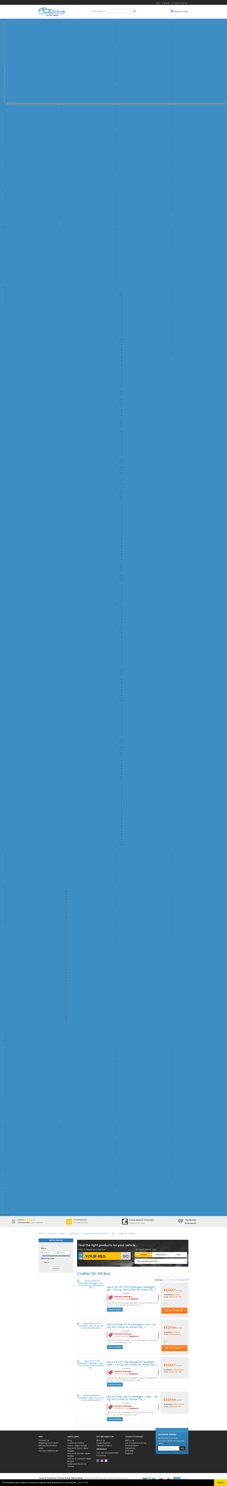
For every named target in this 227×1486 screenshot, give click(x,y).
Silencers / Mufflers (182, 1082)
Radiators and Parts (72, 1140)
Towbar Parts (13, 1080)
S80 (125, 766)
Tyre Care (11, 860)
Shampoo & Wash (126, 852)
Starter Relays (69, 1080)
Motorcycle (161, 1255)
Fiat (119, 418)
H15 (64, 43)
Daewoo (72, 920)
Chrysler (72, 910)
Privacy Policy (64, 1478)
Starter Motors (69, 1077)
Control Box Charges (128, 1067)
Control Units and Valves (74, 1127)
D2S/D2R (122, 221)
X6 (124, 360)
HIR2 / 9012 (67, 109)
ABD (64, 240)
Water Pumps (124, 1109)
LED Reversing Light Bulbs (18, 130)
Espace (126, 632)
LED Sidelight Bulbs (15, 112)
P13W (120, 143)
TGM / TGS (128, 494)
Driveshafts (12, 1132)
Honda (71, 936)
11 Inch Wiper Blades (127, 235)
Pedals (121, 1048)
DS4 (125, 410)
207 (125, 588)
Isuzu (70, 944)
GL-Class (127, 533)
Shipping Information (48, 1443)
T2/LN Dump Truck (131, 549)
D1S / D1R (66, 132)
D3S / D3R (67, 138)
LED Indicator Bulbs (16, 114)
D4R (64, 208)
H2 (64, 25)
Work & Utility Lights (182, 324)
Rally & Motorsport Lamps (186, 321)
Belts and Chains (15, 1043)
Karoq (126, 713)
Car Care (11, 849)
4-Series (127, 669)
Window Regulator (126, 1054)
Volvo (70, 1017)
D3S (64, 206)
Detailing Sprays (125, 868)
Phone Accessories (16, 920)
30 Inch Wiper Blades (128, 279)
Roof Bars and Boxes (17, 1208)
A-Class (127, 507)
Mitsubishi (72, 975)
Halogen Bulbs (13, 20)
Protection (123, 1179)
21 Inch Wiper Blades (127, 261)
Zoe (125, 661)
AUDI (120, 289)
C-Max (126, 431)
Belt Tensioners (70, 1043)
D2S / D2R (67, 135)
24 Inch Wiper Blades (128, 269)
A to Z (165, 1280)
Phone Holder (180, 939)
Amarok (127, 784)
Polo (125, 815)
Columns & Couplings (128, 1140)
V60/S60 (127, 771)
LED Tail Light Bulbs (15, 125)
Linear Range (180, 334)
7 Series (126, 347)
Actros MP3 (128, 509)
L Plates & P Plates (15, 923)
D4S (64, 211)
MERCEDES (122, 501)
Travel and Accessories (18, 1211)
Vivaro (126, 753)
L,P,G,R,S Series (129, 672)
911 (124, 609)
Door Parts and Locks (184, 1127)
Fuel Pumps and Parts (184, 1109)
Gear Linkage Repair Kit (18, 1143)
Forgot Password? (180, 3)
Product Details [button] (115, 1309)
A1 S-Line (127, 295)
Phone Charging (181, 936)
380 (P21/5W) (179, 51)
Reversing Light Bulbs (17, 48)
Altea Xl (126, 679)
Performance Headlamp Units (21, 289)
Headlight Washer (71, 1169)
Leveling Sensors (181, 1148)
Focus (126, 436)
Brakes (10, 1048)
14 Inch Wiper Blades (127, 242)
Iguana (66, 237)
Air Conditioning (70, 1124)
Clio (125, 630)
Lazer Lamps (13, 303)
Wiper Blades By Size (16, 232)
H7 (64, 33)
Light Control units (182, 1172)
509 (9, 185)
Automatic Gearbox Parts (19, 1124)
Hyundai (72, 938)
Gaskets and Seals (127, 1080)
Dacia (70, 917)
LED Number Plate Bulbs (18, 127)
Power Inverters (125, 923)
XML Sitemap (77, 1478)
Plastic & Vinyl (124, 873)
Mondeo (127, 446)
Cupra (71, 915)
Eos (125, 797)
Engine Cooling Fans (72, 1132)
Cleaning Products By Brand (20, 857)
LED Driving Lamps (182, 318)
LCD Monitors (180, 905)
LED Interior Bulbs (15, 135)
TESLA (120, 737)
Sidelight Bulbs (14, 30)
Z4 (124, 363)
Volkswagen (68, 289)
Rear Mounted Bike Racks (129, 897)
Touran (126, 829)
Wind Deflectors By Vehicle (186, 889)
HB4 (64, 48)
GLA (125, 535)
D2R (64, 198)
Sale (9, 1190)
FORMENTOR (128, 392)
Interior (10, 1072)
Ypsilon (126, 481)
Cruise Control (69, 1069)
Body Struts (123, 1043)
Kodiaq (126, 716)
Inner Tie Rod (124, 1143)
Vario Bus (127, 554)
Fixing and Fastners (127, 1169)
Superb (126, 729)
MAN (120, 488)
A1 (124, 292)
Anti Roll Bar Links (181, 1143)
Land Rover (123, 486)
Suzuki (71, 1006)
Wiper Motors (69, 1177)
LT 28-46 (127, 808)
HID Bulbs (178, 201)
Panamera (128, 617)
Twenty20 (67, 232)
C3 (124, 376)
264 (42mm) (68, 164)
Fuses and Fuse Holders (129, 1171)
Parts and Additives (183, 1080)
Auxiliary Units (13, 300)
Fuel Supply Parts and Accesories (189, 1111)
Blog (69, 1440)
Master (126, 640)
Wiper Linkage (69, 1174)
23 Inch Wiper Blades (127, 266)
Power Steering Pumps (128, 1148)
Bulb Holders (179, 1169)
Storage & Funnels (126, 1184)
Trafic (125, 648)
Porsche (122, 603)
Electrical (11, 1051)
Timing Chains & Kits (72, 1051)
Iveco (120, 457)
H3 (64, 28)
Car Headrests (14, 910)
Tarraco (127, 695)
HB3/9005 (122, 214)
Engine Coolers (70, 1129)
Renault (71, 988)
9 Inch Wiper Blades (127, 229)
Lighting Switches (181, 1177)
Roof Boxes (12, 891)
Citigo (126, 706)
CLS (125, 525)
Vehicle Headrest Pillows (185, 928)
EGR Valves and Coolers (129, 1074)
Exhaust (10, 1056)
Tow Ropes (123, 939)
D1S (64, 195)
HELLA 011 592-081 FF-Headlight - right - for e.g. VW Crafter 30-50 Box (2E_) (132, 1398)
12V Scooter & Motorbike (18, 62)
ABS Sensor (179, 1043)
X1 (124, 352)
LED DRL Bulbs (13, 117)
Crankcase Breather (127, 1069)
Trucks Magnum (130, 653)
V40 (125, 768)
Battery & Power (14, 1027)
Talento (126, 423)
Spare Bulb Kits (180, 899)
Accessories (124, 878)
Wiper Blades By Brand (17, 229)
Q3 (124, 326)
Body (9, 1046)
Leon (125, 690)
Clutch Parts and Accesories (20, 1127)
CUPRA (121, 389)
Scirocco (127, 818)
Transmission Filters (183, 1098)
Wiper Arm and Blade (183, 245)
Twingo (126, 658)
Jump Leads (124, 920)
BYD (69, 902)
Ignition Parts (124, 1132)
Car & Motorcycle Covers (19, 863)
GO (126, 1256)
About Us (100, 1440)
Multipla (127, 420)
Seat (120, 677)
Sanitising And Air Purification (20, 868)
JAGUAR (121, 465)
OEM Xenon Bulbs (15, 1205)
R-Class (127, 541)
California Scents (70, 852)
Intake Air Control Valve (129, 1082)
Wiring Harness (69, 1085)
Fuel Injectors (180, 1106)
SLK (124, 543)
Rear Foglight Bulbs (16, 38)
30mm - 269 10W (15, 90)
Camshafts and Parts (128, 1064)
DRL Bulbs (11, 35)
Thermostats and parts (73, 1143)
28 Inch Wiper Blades (128, 276)
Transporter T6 (130, 836)
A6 (124, 316)
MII (124, 692)
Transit (126, 452)
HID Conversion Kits (16, 195)
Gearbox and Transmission (20, 1064)
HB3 (64, 46)
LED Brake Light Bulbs (17, 122)
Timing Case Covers (72, 1048)
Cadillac (72, 904)
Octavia (127, 719)
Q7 (124, 329)
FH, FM (126, 763)
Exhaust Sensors (181, 1072)
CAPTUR (126, 627)
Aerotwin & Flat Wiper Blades (187, 229)
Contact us (44, 1440)
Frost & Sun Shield (182, 926)
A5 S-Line (127, 313)
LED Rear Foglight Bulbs (18, 119)
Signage (11, 1093)
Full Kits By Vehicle (71, 889)
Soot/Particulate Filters (184, 1085)
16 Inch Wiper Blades (127, 248)
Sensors (122, 1098)
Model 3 (127, 740)
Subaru (71, 1004)
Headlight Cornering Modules (187, 206)
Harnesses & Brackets (17, 308)
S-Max (126, 449)
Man (70, 962)
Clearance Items (104, 1445)
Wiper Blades (13, 227)
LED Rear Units (13, 295)
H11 (64, 41)
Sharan (126, 821)
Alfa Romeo (73, 894)
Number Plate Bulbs (16, 46)
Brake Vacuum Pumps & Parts (188, 1051)
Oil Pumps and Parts (127, 1093)
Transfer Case (13, 1150)
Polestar (72, 983)
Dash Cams (12, 899)
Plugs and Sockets (71, 1074)
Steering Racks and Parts (129, 1150)
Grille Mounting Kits (182, 331)
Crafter (126, 795)
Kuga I (126, 444)
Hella (65, 242)
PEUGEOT (122, 583)
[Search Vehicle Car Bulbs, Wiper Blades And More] (134, 11)
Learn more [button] (83, 1482)
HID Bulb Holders (181, 198)
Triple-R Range (180, 342)
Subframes (179, 1156)
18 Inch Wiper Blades (127, 253)
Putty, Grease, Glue (127, 1182)
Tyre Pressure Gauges (184, 865)
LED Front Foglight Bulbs (18, 109)
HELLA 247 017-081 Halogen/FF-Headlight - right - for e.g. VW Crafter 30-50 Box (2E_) (132, 1363)
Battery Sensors (70, 1067)
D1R (64, 193)
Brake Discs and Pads (184, 1046)
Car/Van (143, 1255)
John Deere (123, 475)
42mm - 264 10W (15, 96)
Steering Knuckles (182, 1153)
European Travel (14, 902)
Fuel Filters (178, 1093)
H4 (64, 30)
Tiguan (126, 823)
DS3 (125, 384)
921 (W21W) (178, 80)
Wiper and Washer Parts (18, 1082)
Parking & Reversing (16, 904)
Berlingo (127, 371)
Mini (120, 562)
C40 (125, 760)
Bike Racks (12, 897)
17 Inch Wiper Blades (127, 250)
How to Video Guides (77, 1445)
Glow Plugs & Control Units (130, 1127)
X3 (124, 355)
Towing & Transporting (17, 917)
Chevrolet (72, 907)
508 (125, 598)
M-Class (127, 538)
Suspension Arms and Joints (187, 1158)
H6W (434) (178, 46)
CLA (125, 520)
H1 (63, 22)
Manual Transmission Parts (19, 1145)
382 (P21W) (123, 51)
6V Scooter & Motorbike (18, 64)
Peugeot (72, 980)
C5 (124, 381)
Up (124, 839)
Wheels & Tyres (125, 863)
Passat (126, 813)
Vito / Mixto (128, 556)
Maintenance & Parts (16, 1040)
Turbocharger (124, 1106)
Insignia (127, 750)
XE (124, 467)
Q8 (124, 331)
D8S (64, 216)
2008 (125, 585)
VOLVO (121, 758)
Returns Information (48, 1445)
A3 (124, 300)
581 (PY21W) (123, 56)
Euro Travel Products (183, 897)
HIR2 (64, 51)
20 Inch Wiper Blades (128, 258)
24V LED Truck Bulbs (16, 148)
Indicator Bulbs (14, 33)
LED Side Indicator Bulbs (18, 132)
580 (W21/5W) (180, 56)
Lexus (70, 959)
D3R (64, 203)
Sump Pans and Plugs (128, 1101)
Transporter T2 (130, 831)
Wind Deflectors (14, 894)
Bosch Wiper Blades (72, 229)
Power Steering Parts (127, 1145)
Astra (125, 747)
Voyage (127, 842)
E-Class (126, 528)
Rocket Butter (180, 855)
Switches (67, 1082)
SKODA (121, 703)
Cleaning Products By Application (22, 855)
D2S (64, 201)
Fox (124, 800)
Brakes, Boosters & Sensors (186, 1054)
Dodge (71, 925)
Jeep (70, 952)
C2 (124, 373)
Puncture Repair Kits (183, 863)
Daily (125, 460)
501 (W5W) (178, 43)
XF (124, 402)
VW (119, 781)
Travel (9, 886)
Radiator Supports (126, 1051)
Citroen (71, 912)
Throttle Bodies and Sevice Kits (132, 1103)
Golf (125, 802)
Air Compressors (181, 860)
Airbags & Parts (181, 1124)
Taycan (126, 619)
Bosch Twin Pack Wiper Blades (188, 237)
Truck (178, 1255)
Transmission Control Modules (21, 1153)
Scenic (126, 645)
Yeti (125, 732)
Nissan (121, 572)
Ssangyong (73, 1001)
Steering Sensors (126, 1153)
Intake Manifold (125, 1085)
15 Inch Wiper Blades (127, 245)
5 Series (127, 344)
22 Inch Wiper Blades (127, 263)
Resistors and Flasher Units (19, 146)
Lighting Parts (13, 1095)
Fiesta (126, 433)
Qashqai (127, 577)
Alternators (68, 1064)
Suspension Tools (182, 1161)
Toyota (71, 1009)
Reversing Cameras (183, 912)
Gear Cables (13, 1140)
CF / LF (126, 399)
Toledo (126, 698)
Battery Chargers (126, 918)
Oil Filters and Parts (182, 1095)
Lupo (125, 810)
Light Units (11, 287)
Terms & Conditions (47, 1478)
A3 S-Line (127, 303)
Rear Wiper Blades (182, 235)
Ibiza (125, 687)
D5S (64, 214)
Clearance (12, 1195)
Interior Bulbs (13, 54)
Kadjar (126, 638)
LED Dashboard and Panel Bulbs (22, 138)
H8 (64, 35)
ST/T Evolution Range (183, 339)
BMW (120, 337)
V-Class (127, 551)
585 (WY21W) (124, 62)
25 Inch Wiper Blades (128, 271)
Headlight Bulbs (14, 22)
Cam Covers (124, 1061)
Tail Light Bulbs (14, 43)
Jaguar (71, 949)
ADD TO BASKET (176, 1310)
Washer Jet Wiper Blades (185, 240)
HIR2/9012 (122, 219)
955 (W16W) (68, 75)
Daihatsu (72, 923)
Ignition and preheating (18, 1069)
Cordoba (127, 685)
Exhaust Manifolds (182, 1067)
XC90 (125, 776)
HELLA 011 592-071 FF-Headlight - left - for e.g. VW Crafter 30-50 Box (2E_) (131, 1326)
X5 (124, 358)
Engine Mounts (125, 1077)
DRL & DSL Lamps (181, 316)
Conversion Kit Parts (16, 198)
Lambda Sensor (181, 1077)
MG (69, 970)
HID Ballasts (179, 195)
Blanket (177, 918)
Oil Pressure (123, 1090)
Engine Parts (13, 1054)
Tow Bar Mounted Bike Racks (131, 902)
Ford (120, 428)
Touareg (127, 826)
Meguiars (178, 852)
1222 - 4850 (128, 504)
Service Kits (12, 1148)
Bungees (122, 936)
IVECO (70, 946)
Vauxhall (122, 745)
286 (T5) (11, 182)
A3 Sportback (129, 305)
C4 (124, 378)
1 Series (126, 339)
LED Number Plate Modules (186, 297)
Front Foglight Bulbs (16, 25)
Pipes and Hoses (126, 1095)
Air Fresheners (13, 852)
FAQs (41, 1448)
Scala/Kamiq (129, 726)
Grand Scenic (129, 635)
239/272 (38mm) (70, 161)
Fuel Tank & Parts (181, 1114)
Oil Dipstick (123, 1088)
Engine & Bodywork (127, 881)
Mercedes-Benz (75, 967)
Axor (125, 512)
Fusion (126, 439)
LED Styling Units (70, 185)
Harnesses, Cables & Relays (186, 193)
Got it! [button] (220, 1483)
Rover (70, 991)
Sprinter (126, 546)
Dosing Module (181, 1064)
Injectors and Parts (182, 1074)
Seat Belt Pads (180, 931)
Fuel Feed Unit (180, 1103)
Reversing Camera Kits (184, 910)
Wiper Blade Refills (182, 250)
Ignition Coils (124, 1129)
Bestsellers (182, 1280)
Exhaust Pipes (180, 1069)
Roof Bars (11, 889)
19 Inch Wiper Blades (127, 255)
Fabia (126, 711)
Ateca (126, 682)
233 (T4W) (178, 41)
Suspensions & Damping (18, 1077)
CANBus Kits (179, 329)
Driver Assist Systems (72, 1072)
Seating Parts (180, 1129)
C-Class (127, 517)
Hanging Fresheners (72, 855)
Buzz (125, 789)
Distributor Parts (125, 1124)
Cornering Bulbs (14, 28)
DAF (120, 397)
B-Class (127, 515)
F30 (125, 350)
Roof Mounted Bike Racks (129, 899)
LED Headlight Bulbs (16, 106)
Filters (9, 1059)
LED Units (11, 140)
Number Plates (14, 1090)
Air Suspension (180, 1140)
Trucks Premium (130, 656)
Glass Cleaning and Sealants (131, 865)
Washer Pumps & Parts (73, 1179)
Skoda (71, 999)
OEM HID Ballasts (181, 208)
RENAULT (121, 624)
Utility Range (179, 344)
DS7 (125, 412)
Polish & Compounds (128, 855)
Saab (70, 993)
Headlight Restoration (17, 865)
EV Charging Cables (16, 1033)
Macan (126, 614)
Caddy (126, 792)
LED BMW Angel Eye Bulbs (74, 182)
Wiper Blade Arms (182, 242)
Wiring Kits (178, 347)
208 (125, 590)
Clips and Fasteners (127, 1046)
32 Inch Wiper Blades (127, 282)
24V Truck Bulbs (14, 67)
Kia (69, 954)
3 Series (126, 342)
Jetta (125, 805)
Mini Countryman (131, 567)
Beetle (126, 787)
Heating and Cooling (17, 1067)
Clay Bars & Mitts (126, 857)
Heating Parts (69, 1137)
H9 (64, 38)
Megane (127, 643)
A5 (124, 310)
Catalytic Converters (183, 1061)
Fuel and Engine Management (21, 1061)
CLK (125, 522)
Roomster (128, 724)
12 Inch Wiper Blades (127, 237)
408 (125, 596)
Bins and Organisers (16, 912)
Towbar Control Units (17, 1169)
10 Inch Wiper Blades (127, 232)
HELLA (46, 1262)
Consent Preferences (48, 1450)
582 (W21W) (123, 59)
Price (172, 1280)
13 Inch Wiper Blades (127, 240)
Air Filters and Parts (182, 1090)
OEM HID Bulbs (13, 193)
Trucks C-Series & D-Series (135, 651)
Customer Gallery (75, 1443)
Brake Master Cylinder (184, 1048)
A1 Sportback (129, 297)
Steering (11, 1074)
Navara (126, 575)
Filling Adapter (13, 1135)
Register (167, 3)
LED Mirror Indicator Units (18, 297)
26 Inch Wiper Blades (128, 274)
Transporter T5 (130, 834)
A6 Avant (127, 318)
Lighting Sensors (181, 1174)
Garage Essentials (15, 1085)
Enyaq (126, 708)
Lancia (121, 478)
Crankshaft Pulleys (126, 1072)
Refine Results (56, 1240)
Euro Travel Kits (180, 894)
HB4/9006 (122, 216)
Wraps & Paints (14, 873)
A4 (124, 308)
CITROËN (122, 368)
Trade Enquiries (103, 1443)
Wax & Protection (126, 860)
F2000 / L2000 (129, 491)
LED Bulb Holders (14, 143)
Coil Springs (179, 1145)
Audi (176, 303)
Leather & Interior (126, 870)
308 (125, 593)
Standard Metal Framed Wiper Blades (191, 232)
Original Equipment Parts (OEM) (22, 201)
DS (119, 407)
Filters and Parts (14, 1137)
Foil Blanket (179, 923)
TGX (125, 496)
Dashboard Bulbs (15, 56)
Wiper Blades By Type (17, 235)
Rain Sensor (68, 1171)
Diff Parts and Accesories (18, 1129)
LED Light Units (13, 1203)
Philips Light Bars (15, 305)
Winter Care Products (17, 870)
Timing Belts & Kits (71, 1046)
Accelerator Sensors (72, 1061)
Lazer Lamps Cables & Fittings (188, 352)
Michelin (66, 235)
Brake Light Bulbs (15, 41)
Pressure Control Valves (185, 1119)
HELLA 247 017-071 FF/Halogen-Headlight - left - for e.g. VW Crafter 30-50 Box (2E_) (132, 1288)
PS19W (121, 146)
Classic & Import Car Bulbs (19, 59)
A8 (124, 324)
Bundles (122, 876)
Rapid (126, 721)
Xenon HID (11, 190)
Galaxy (126, 441)
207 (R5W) (178, 38)
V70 (125, 774)
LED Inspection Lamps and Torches (134, 1177)
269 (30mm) (68, 167)
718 (124, 606)
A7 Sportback (129, 321)
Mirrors (10, 1088)
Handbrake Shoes (182, 1056)
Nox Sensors (179, 1116)
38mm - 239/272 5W (16, 93)
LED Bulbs (11, 104)
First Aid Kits (179, 920)
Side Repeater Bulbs (16, 51)
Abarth (71, 891)
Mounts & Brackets (182, 337)
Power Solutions (14, 907)
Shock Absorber (181, 1150)
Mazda (71, 965)
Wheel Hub (178, 1163)
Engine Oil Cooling (71, 1135)
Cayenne (127, 611)
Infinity (71, 941)
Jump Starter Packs (16, 1035)
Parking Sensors (181, 907)
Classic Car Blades (182, 248)
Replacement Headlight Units (20, 292)
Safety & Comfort (15, 915)
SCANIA (121, 666)
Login (158, 3)
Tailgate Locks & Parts (184, 1135)
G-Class (127, 530)
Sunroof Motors (181, 1132)
